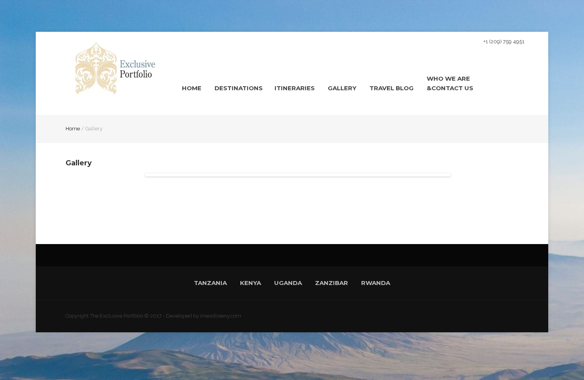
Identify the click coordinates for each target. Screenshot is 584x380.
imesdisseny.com (220, 316)
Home (191, 88)
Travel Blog (391, 88)
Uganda (288, 283)
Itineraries (295, 88)
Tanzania (210, 283)
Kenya (250, 283)
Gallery (342, 88)
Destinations (239, 88)
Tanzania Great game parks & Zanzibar (307, 112)
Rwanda (375, 283)
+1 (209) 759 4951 (503, 42)
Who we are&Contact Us (450, 83)
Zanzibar (331, 283)
